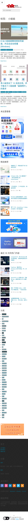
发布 (2, 462)
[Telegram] (6, 485)
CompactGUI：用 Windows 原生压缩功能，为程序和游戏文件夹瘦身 (19, 258)
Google (4, 330)
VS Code (4, 349)
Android (3, 92)
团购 (3, 361)
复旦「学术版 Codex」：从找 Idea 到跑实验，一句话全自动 (18, 288)
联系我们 (3, 449)
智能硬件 (4, 382)
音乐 (3, 417)
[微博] (14, 485)
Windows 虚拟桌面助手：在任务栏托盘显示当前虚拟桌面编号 (19, 197)
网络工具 (4, 405)
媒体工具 (19, 92)
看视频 (24, 92)
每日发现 (4, 387)
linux (3, 340)
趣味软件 (4, 412)
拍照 (3, 377)
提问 (2, 470)
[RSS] (22, 485)
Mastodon (12, 491)
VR (2, 347)
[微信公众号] (10, 485)
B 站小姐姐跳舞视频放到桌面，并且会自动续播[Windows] (12, 44)
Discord (24, 491)
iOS (7, 92)
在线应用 (4, 363)
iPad (3, 335)
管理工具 (4, 398)
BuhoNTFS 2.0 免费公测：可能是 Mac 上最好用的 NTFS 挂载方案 (19, 279)
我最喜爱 (4, 373)
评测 (3, 410)
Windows (3, 50)
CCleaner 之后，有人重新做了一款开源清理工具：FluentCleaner (18, 177)
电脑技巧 (4, 391)
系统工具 (4, 403)
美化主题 (4, 408)
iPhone (10, 92)
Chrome (4, 326)
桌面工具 (4, 384)
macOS (4, 342)
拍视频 (3, 380)
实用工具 (4, 370)
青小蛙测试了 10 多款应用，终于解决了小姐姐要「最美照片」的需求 (14, 86)
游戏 (3, 389)
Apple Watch (5, 316)
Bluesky (19, 491)
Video (3, 344)
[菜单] (3, 2)
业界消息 (4, 354)
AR (2, 319)
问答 (3, 415)
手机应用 (4, 375)
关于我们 (3, 448)
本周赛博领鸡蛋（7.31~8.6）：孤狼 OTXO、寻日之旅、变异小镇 (19, 300)
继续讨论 (3, 451)
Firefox (4, 328)
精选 (3, 401)
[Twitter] (18, 485)
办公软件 (4, 359)
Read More (3, 60)
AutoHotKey (10, 50)
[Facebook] (2, 485)
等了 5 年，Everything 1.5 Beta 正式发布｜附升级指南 (19, 208)
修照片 (14, 92)
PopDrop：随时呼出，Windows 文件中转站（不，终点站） (19, 268)
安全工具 (4, 368)
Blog (3, 323)
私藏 (3, 396)
